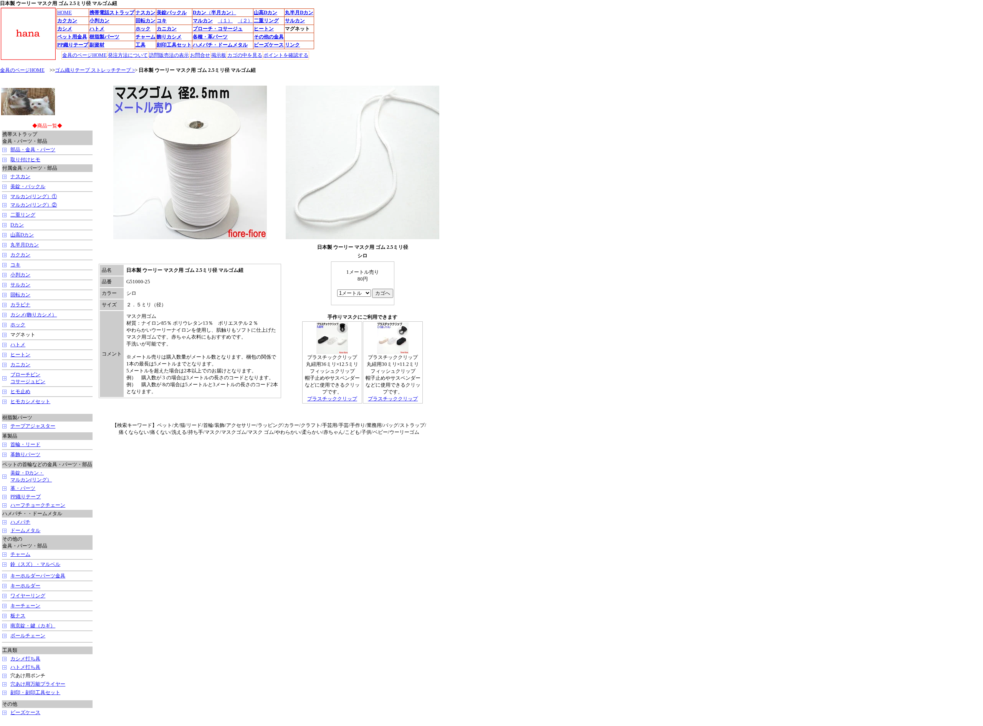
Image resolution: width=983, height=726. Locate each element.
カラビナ (20, 305)
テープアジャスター (32, 426)
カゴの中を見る (244, 55)
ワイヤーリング (27, 596)
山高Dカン (22, 235)
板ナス (17, 616)
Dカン (199, 12)
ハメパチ (20, 522)
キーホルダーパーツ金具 (37, 576)
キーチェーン (25, 606)
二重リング (22, 215)
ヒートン (20, 354)
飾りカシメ (169, 37)
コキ (15, 265)
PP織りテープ (25, 496)
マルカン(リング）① (33, 196)
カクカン (20, 255)
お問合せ (200, 55)
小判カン (20, 275)
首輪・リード (25, 444)
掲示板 (218, 55)
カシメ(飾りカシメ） (33, 315)
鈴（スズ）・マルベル (35, 564)
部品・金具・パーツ (32, 149)
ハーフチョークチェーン (37, 505)
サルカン (20, 285)
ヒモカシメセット (30, 401)
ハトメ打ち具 (25, 667)
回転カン (20, 295)
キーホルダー (25, 586)
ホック (17, 324)
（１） (225, 20)
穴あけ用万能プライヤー (37, 684)
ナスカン (20, 176)
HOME (64, 12)
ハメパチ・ (205, 45)
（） (221, 12)
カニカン (167, 28)
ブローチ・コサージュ (218, 28)
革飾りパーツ (25, 454)
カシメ (64, 28)
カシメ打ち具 (25, 659)
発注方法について (128, 55)
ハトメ (96, 28)
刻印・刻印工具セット (35, 692)
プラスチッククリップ (332, 399)
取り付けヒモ (25, 159)
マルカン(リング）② (33, 205)
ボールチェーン (27, 635)
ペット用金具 (72, 37)
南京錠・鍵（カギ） (32, 625)
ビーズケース (25, 712)
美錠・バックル (27, 186)
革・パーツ (22, 488)
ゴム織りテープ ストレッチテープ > (95, 70)
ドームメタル (233, 45)
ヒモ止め (20, 391)
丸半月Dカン (299, 12)
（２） (245, 20)
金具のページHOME (22, 70)
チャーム (146, 37)
